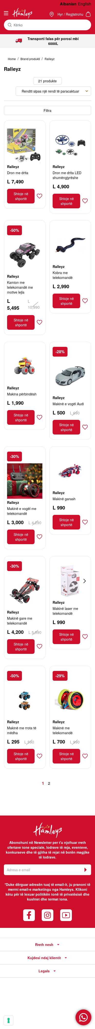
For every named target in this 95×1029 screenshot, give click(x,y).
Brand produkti (30, 59)
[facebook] (29, 915)
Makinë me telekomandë (63, 730)
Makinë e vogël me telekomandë (21, 511)
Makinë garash (64, 498)
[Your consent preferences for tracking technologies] (8, 1020)
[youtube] (66, 915)
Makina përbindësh (22, 394)
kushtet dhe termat (42, 899)
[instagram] (47, 915)
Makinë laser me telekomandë (65, 611)
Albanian (68, 4)
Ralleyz (50, 59)
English (84, 4)
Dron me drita (17, 172)
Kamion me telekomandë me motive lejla (20, 287)
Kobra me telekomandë (63, 275)
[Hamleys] (52, 14)
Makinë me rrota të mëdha (21, 730)
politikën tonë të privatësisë (59, 894)
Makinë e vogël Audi (68, 403)
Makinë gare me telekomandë (19, 621)
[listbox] (53, 91)
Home (12, 59)
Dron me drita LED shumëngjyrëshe (67, 175)
